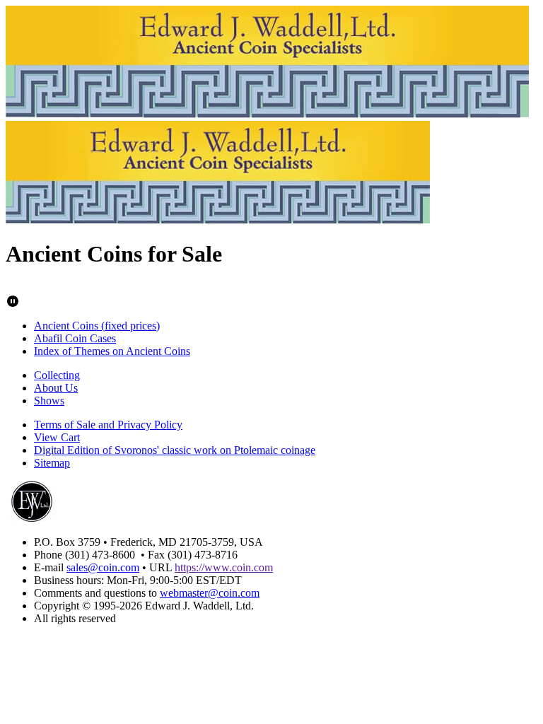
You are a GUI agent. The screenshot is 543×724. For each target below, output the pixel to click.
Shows (49, 401)
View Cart (57, 437)
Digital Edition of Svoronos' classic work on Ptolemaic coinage (174, 450)
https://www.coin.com (224, 567)
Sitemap (52, 463)
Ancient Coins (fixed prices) (97, 326)
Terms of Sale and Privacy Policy (108, 425)
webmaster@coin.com (209, 593)
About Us (56, 388)
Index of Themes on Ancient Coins (112, 351)
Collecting (57, 375)
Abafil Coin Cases (75, 338)
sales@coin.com (102, 567)
